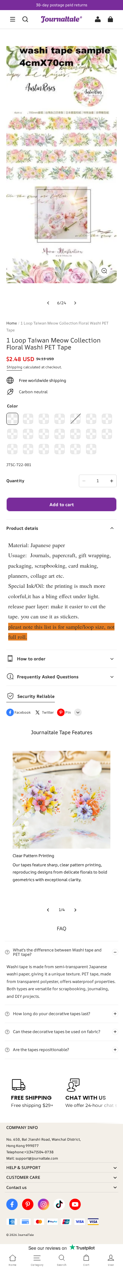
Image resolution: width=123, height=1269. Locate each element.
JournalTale (26, 1235)
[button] (12, 19)
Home (11, 323)
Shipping (14, 367)
